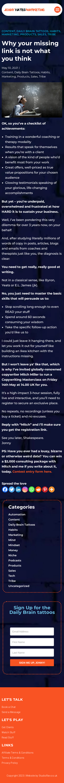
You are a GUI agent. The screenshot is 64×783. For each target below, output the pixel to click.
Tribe (52, 34)
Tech (11, 575)
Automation (16, 514)
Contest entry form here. (32, 472)
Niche (12, 555)
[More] (52, 489)
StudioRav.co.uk (48, 775)
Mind (12, 540)
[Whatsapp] (32, 489)
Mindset (14, 545)
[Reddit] (38, 489)
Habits (55, 31)
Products (28, 34)
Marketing (10, 34)
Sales (42, 34)
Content (8, 31)
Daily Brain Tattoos (32, 31)
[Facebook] (5, 489)
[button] (57, 9)
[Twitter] (12, 489)
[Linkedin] (18, 489)
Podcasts (14, 560)
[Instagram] (25, 489)
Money (13, 550)
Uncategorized (18, 586)
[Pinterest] (45, 489)
